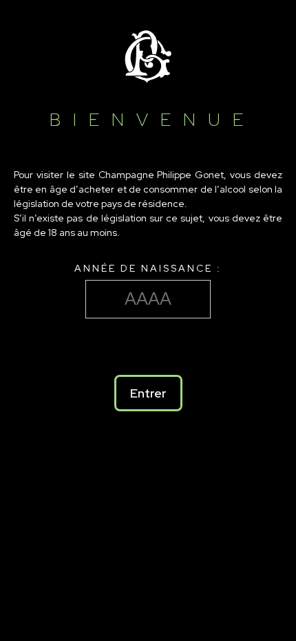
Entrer (148, 393)
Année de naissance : (148, 268)
